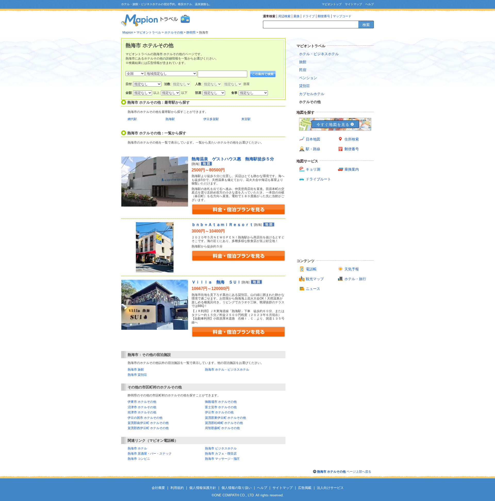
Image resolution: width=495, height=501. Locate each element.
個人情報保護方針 (202, 488)
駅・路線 (313, 149)
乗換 (296, 16)
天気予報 (351, 269)
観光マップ (315, 279)
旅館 (302, 62)
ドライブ (308, 16)
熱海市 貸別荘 (137, 375)
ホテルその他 (173, 32)
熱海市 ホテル (137, 448)
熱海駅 (170, 119)
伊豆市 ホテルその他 (219, 412)
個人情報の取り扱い (236, 488)
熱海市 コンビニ (139, 459)
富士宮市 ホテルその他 (221, 407)
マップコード (342, 16)
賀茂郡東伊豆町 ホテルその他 (225, 418)
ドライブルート (318, 179)
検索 (366, 25)
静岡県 (191, 32)
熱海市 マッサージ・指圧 (222, 459)
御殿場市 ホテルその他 (221, 402)
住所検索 (351, 139)
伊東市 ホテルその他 (142, 402)
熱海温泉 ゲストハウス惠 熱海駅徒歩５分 (233, 159)
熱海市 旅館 (136, 369)
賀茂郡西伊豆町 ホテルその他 (148, 428)
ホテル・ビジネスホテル (319, 54)
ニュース (313, 289)
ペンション (308, 78)
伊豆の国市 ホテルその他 (145, 418)
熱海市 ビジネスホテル (221, 448)
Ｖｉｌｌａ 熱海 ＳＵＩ (216, 282)
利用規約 (177, 488)
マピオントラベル (148, 32)
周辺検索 (284, 16)
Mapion (127, 32)
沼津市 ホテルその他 (142, 407)
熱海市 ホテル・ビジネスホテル (227, 369)
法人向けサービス (330, 488)
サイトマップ (353, 4)
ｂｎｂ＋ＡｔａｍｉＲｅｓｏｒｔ (222, 224)
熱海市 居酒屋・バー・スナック (150, 453)
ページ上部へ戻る (344, 471)
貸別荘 (304, 86)
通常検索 (269, 16)
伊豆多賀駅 (211, 119)
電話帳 (311, 269)
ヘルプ (369, 4)
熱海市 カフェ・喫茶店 (221, 453)
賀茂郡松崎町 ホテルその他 (224, 423)
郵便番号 (324, 16)
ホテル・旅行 (355, 279)
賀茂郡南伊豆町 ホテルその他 (148, 423)
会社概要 (158, 488)
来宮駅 (246, 119)
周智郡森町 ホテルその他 (222, 428)
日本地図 (313, 139)
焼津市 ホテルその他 (142, 412)
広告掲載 (304, 488)
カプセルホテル (311, 94)
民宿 (302, 70)
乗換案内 (351, 169)
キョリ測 (313, 169)
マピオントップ (332, 4)
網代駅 (132, 119)
